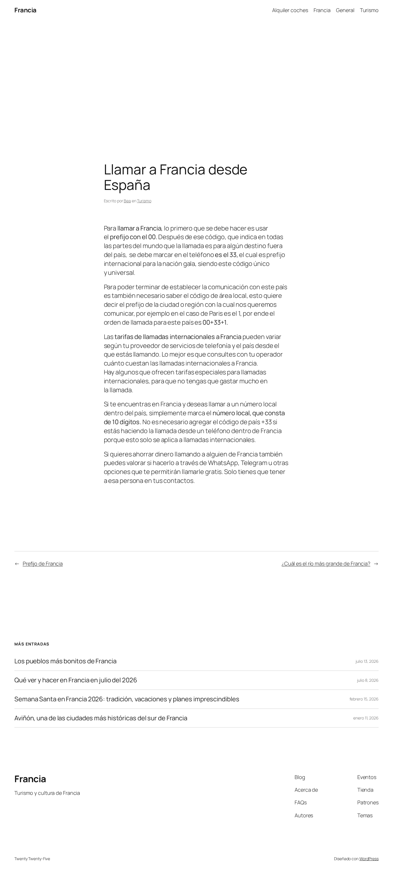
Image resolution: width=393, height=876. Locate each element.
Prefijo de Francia (43, 563)
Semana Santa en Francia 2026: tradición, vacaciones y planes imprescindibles (126, 699)
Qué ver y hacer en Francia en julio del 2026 (75, 680)
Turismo (369, 10)
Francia (25, 10)
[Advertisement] (196, 81)
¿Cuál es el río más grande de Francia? (326, 563)
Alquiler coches (290, 10)
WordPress (369, 858)
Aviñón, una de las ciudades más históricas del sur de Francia (100, 718)
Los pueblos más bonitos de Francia (65, 661)
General (345, 10)
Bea (127, 200)
